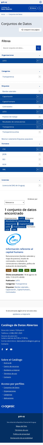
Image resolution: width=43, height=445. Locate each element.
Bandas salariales (21, 91)
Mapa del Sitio (21, 426)
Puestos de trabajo (21, 117)
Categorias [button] (6, 71)
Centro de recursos (11, 366)
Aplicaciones (9, 398)
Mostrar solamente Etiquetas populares (17, 139)
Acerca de (7, 363)
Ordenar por (32, 199)
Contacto (7, 377)
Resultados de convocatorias (21, 122)
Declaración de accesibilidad (21, 438)
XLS (21, 159)
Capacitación (21, 96)
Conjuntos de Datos (15, 14)
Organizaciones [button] (8, 55)
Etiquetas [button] (5, 86)
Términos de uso (10, 373)
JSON (21, 154)
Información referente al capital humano (19, 250)
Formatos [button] (5, 144)
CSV (21, 149)
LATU (21, 61)
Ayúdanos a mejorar (12, 370)
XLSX (21, 164)
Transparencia (21, 77)
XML (21, 169)
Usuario (38, 47)
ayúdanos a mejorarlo (21, 314)
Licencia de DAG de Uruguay (21, 185)
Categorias (8, 395)
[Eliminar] (19, 218)
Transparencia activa (21, 132)
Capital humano (21, 101)
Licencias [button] (5, 180)
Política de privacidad (21, 434)
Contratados (21, 106)
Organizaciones (10, 391)
